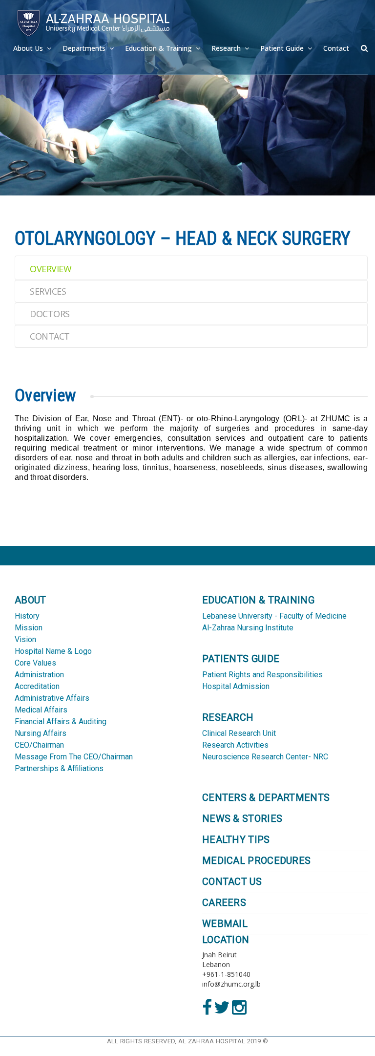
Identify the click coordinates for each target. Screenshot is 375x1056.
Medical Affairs (41, 709)
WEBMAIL (225, 923)
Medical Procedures (256, 860)
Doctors (50, 314)
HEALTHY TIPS (236, 839)
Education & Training (159, 48)
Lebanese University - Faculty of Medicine (274, 616)
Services (48, 291)
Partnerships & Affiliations (59, 768)
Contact (336, 48)
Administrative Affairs (52, 698)
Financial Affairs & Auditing (60, 721)
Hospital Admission (236, 686)
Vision (25, 639)
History (27, 616)
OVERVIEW (50, 269)
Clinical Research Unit (239, 733)
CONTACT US (232, 881)
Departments (84, 48)
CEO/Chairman (39, 745)
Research (227, 48)
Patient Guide (283, 48)
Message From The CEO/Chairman (74, 756)
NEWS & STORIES (242, 818)
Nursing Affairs (40, 733)
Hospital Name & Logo (53, 651)
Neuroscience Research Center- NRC (265, 756)
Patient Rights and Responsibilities (262, 674)
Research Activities (235, 745)
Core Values (35, 663)
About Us (29, 48)
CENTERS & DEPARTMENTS (266, 797)
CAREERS (224, 902)
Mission (28, 627)
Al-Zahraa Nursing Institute (247, 627)
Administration (39, 674)
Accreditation (37, 686)
